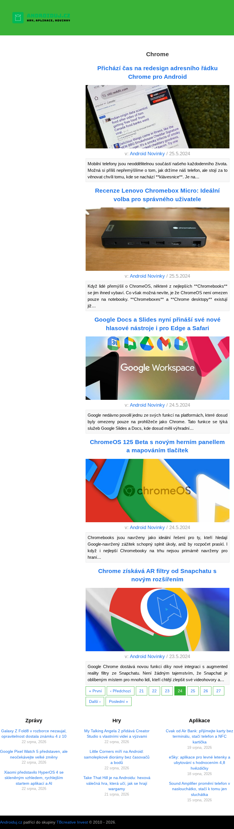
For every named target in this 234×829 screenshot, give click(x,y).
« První (95, 691)
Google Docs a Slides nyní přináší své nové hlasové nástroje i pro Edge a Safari (157, 323)
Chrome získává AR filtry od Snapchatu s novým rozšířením (157, 575)
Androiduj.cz (11, 822)
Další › (95, 701)
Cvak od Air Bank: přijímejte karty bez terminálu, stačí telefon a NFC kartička (199, 736)
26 (205, 691)
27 (218, 691)
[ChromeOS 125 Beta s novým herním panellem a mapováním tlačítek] (157, 491)
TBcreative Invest (72, 822)
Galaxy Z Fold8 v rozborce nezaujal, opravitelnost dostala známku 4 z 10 (33, 734)
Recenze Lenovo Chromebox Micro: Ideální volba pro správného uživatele (157, 194)
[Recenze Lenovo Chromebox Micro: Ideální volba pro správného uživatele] (157, 240)
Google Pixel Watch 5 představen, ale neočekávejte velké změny (34, 754)
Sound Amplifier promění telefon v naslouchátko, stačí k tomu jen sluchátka (199, 789)
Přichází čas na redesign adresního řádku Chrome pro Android (157, 72)
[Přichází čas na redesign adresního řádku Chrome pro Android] (157, 117)
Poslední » (118, 701)
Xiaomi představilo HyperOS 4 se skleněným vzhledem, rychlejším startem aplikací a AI (34, 778)
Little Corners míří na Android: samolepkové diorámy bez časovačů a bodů (117, 757)
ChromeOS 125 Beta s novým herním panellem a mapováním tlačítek (157, 446)
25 (193, 691)
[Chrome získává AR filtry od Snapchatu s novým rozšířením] (157, 620)
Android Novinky (147, 153)
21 (141, 691)
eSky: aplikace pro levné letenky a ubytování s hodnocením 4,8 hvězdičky (199, 762)
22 (154, 691)
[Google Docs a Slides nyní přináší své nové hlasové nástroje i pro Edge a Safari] (157, 369)
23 (167, 691)
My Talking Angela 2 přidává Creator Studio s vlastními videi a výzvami (117, 734)
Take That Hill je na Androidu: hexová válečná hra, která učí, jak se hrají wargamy (116, 783)
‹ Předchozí (120, 691)
